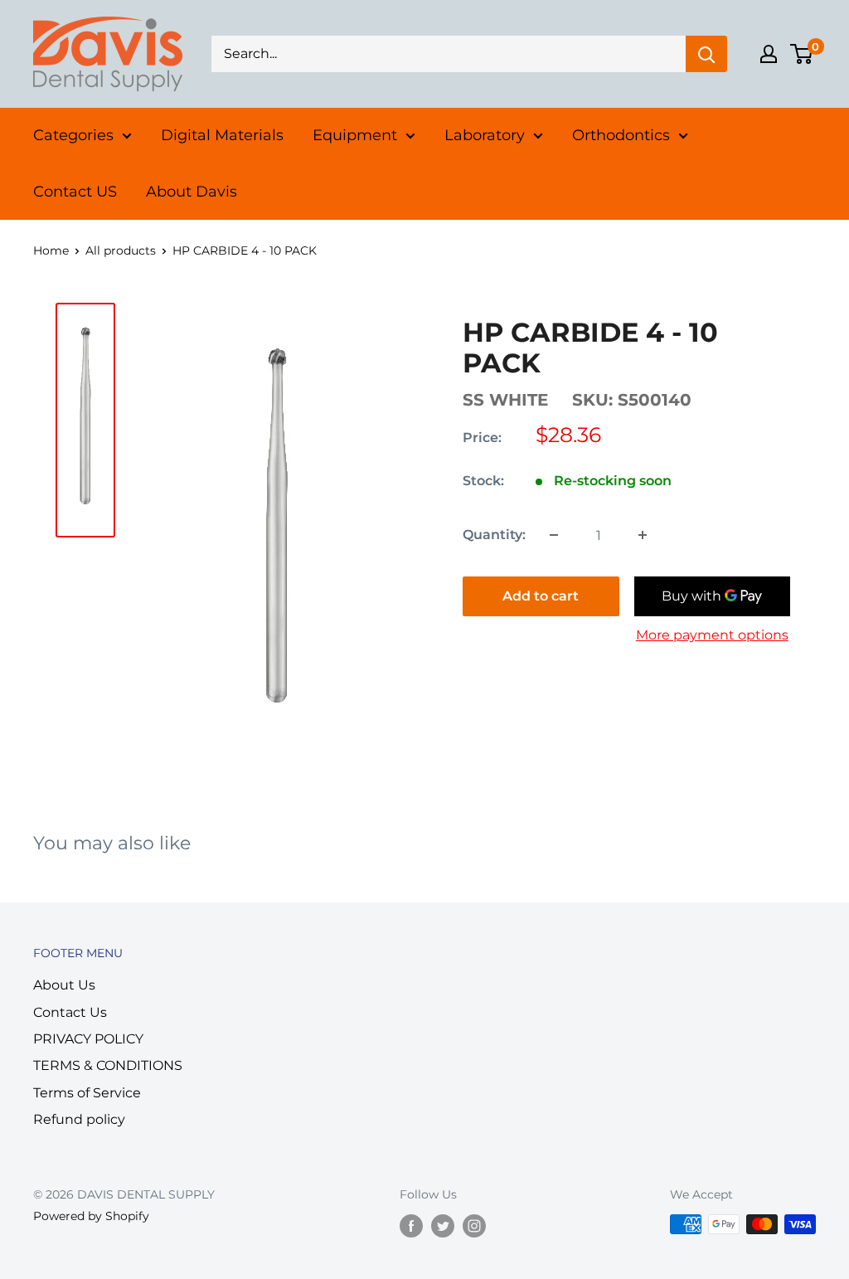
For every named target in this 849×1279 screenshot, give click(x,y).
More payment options (712, 635)
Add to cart (540, 596)
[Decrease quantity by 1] (553, 535)
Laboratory (484, 135)
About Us (64, 985)
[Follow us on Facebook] (411, 1226)
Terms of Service (87, 1093)
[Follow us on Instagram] (474, 1226)
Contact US (75, 191)
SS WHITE (505, 400)
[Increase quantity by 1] (642, 535)
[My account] (768, 54)
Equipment (355, 135)
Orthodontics (621, 135)
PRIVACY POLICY (88, 1039)
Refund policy (79, 1119)
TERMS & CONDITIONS (107, 1065)
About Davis (191, 191)
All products (120, 250)
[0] (802, 54)
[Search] (706, 54)
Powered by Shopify (91, 1215)
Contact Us (70, 1012)
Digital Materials (222, 135)
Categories (73, 135)
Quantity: (494, 534)
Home (51, 250)
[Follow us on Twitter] (442, 1226)
